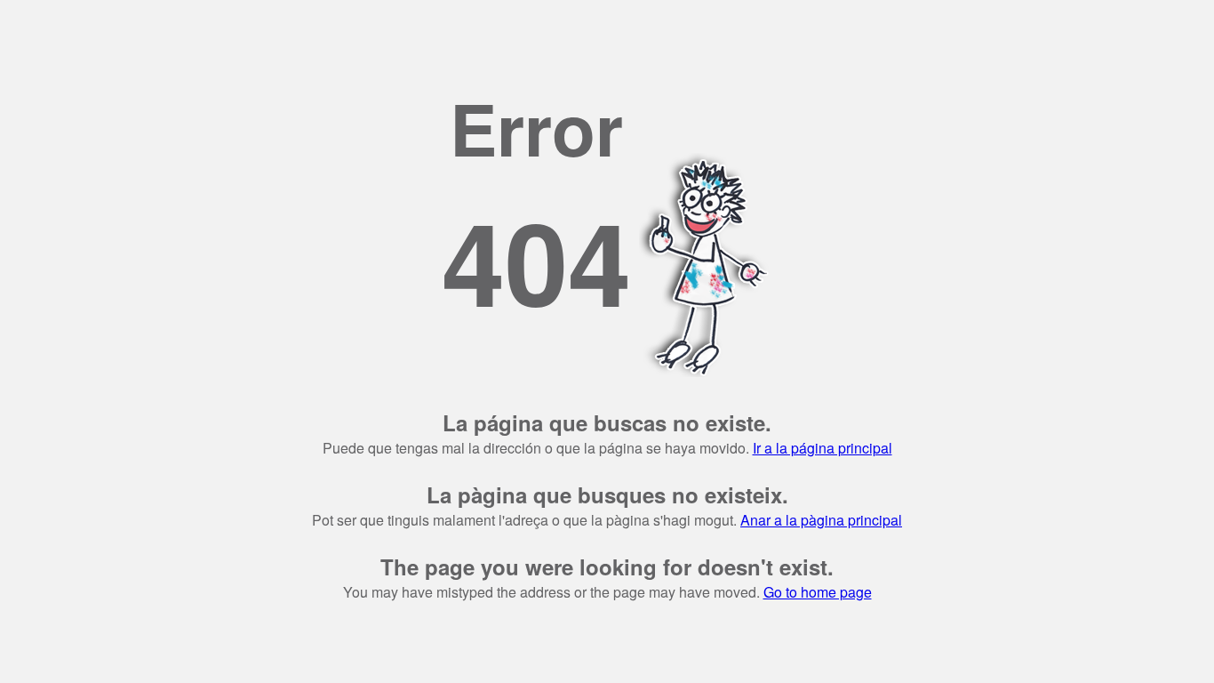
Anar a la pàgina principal (821, 520)
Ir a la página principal (822, 448)
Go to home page (817, 592)
